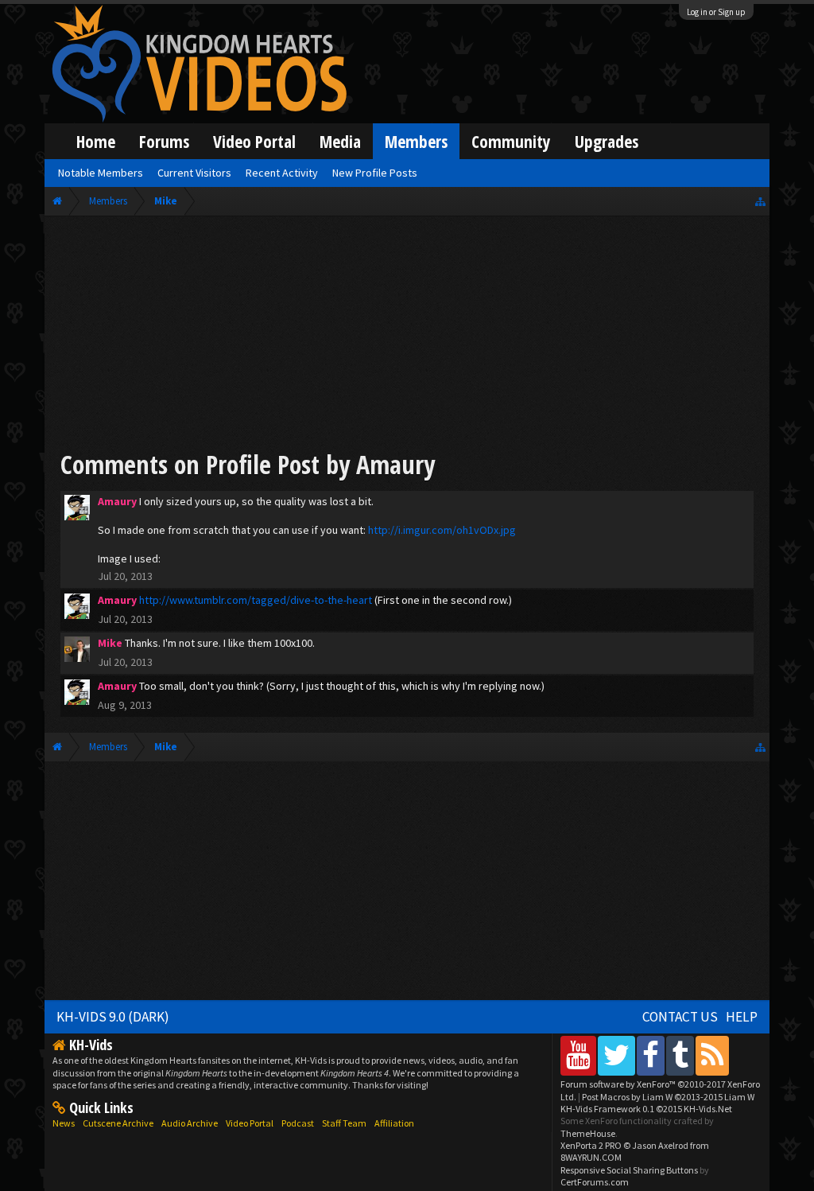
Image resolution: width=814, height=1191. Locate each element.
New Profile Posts (374, 172)
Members (416, 141)
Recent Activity (282, 172)
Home (95, 141)
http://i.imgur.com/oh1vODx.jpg (442, 530)
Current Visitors (194, 172)
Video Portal (254, 141)
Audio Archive (189, 1123)
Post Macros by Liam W (668, 1097)
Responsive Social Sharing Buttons (629, 1170)
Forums (164, 141)
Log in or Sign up (716, 12)
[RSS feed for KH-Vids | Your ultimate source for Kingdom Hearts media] (712, 1055)
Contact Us (680, 1017)
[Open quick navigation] (760, 201)
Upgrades (606, 141)
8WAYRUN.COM (591, 1157)
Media (340, 141)
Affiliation (394, 1123)
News (63, 1123)
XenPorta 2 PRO (591, 1145)
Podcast (297, 1123)
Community (511, 141)
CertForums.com (594, 1182)
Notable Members (100, 172)
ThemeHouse (587, 1133)
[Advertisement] (407, 335)
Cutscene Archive (118, 1123)
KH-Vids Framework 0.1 (646, 1109)
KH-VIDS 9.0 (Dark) (112, 1017)
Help (742, 1017)
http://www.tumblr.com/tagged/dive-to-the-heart (255, 600)
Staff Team (344, 1123)
